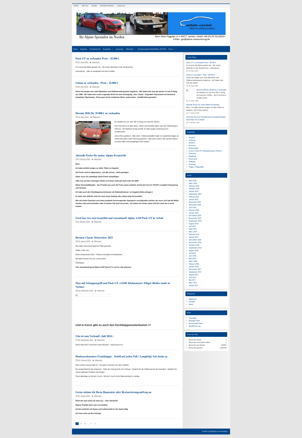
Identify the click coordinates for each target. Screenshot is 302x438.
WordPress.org (194, 326)
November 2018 (195, 242)
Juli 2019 (192, 226)
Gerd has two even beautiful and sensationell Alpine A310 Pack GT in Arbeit (119, 218)
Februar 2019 (194, 234)
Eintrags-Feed (194, 321)
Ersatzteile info (95, 49)
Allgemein (95, 62)
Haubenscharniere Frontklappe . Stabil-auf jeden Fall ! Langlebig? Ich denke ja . (122, 356)
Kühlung (192, 162)
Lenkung (192, 140)
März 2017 (193, 283)
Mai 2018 (192, 258)
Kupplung (192, 156)
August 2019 (193, 224)
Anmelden (193, 318)
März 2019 (193, 232)
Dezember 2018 (195, 240)
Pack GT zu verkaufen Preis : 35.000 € (97, 58)
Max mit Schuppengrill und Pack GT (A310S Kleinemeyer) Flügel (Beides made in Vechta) (123, 285)
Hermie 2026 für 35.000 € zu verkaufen (98, 113)
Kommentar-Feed (195, 323)
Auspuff (192, 137)
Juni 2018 (192, 256)
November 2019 (195, 218)
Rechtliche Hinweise (107, 6)
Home (75, 49)
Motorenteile (193, 148)
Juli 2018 (192, 253)
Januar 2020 (193, 213)
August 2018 (193, 250)
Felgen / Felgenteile (196, 167)
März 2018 (193, 261)
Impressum (121, 6)
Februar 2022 (194, 197)
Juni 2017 (192, 277)
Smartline (224, 431)
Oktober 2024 (194, 189)
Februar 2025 (194, 186)
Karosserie (193, 159)
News (191, 304)
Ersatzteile (107, 49)
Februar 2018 (194, 264)
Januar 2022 (193, 199)
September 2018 (195, 248)
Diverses (192, 145)
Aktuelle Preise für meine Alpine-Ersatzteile (101, 155)
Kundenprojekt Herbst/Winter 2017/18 (152, 49)
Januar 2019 (193, 237)
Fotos (170, 49)
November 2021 (195, 202)
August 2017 (193, 275)
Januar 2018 (193, 267)
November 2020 (195, 205)
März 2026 (193, 183)
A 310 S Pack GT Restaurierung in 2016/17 (205, 151)
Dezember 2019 (195, 215)
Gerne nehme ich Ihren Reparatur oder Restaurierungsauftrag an (113, 392)
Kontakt (94, 6)
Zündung (192, 164)
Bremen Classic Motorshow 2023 (94, 237)
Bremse (192, 143)
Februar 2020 (194, 210)
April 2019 (192, 229)
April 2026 (192, 181)
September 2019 (195, 221)
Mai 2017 (192, 280)
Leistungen (119, 49)
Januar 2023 (193, 191)
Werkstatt (129, 49)
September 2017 (195, 272)
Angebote (83, 49)
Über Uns (85, 6)
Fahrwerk (192, 153)
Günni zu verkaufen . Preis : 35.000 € (97, 83)
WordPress (214, 431)
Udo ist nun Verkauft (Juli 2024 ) (94, 336)
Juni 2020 (192, 207)
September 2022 (195, 194)
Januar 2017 (193, 285)
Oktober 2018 (194, 245)
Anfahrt (76, 6)
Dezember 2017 (195, 269)
